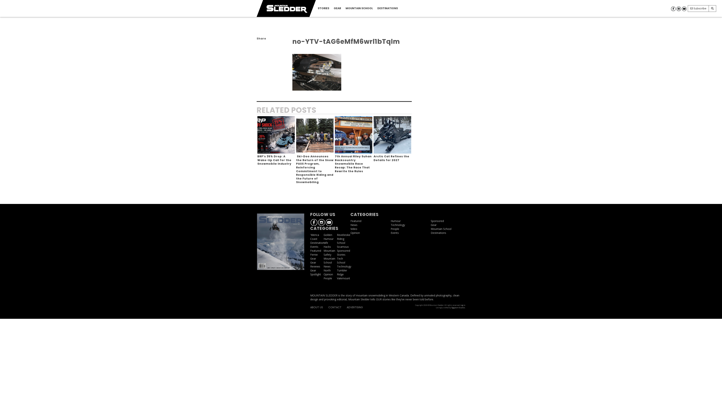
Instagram (678, 9)
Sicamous (343, 246)
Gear (337, 8)
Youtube (684, 9)
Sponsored (343, 250)
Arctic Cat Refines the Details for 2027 (391, 158)
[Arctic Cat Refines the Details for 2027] (392, 135)
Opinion (328, 274)
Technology (344, 266)
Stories (323, 8)
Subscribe (699, 8)
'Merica (314, 235)
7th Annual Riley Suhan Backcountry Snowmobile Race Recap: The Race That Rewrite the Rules (353, 164)
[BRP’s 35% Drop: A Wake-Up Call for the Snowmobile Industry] (276, 135)
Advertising (355, 307)
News (327, 266)
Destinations (387, 8)
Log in (462, 305)
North (327, 270)
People (328, 278)
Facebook (673, 9)
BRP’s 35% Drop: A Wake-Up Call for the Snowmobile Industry (274, 160)
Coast (313, 239)
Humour (329, 239)
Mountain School (359, 8)
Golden (328, 235)
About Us (316, 307)
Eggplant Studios (458, 307)
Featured (315, 250)
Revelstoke (343, 235)
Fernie (314, 254)
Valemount (343, 278)
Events (314, 246)
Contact (334, 307)
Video (353, 229)
